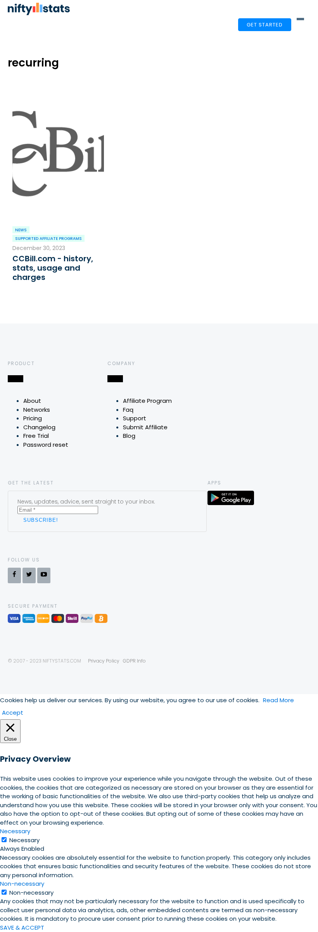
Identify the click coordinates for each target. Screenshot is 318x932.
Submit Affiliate (145, 427)
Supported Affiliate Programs (48, 238)
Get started (265, 24)
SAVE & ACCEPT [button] (22, 927)
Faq (128, 410)
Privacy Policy (103, 660)
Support (134, 418)
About (32, 401)
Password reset (45, 445)
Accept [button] (12, 712)
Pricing (32, 418)
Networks (36, 410)
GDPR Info (134, 660)
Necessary (24, 840)
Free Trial (36, 436)
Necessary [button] (15, 831)
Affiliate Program (147, 401)
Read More (278, 700)
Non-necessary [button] (22, 884)
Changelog (39, 427)
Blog (129, 436)
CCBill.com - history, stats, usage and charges (52, 268)
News (21, 230)
